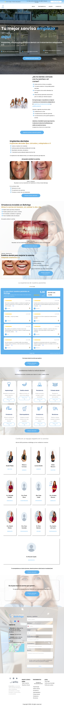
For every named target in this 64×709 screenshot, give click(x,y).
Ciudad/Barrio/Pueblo (33, 636)
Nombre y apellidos (32, 616)
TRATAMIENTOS (42, 6)
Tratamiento (31, 643)
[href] (16, 648)
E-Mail (29, 630)
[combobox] (28, 626)
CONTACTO (58, 6)
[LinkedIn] (13, 678)
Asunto (29, 650)
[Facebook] (15, 621)
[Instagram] (18, 621)
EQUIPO (50, 6)
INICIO (33, 6)
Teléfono (30, 623)
